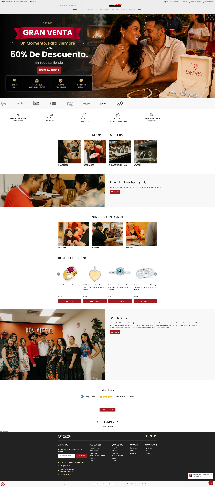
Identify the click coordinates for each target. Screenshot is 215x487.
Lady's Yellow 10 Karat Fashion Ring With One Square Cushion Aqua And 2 (118, 287)
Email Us (34, 1)
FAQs (131, 450)
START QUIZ (115, 192)
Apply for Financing (117, 455)
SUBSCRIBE (81, 455)
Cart (146, 450)
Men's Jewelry (94, 453)
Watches (92, 458)
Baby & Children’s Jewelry (97, 455)
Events (114, 458)
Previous (58, 274)
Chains (92, 460)
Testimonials (116, 453)
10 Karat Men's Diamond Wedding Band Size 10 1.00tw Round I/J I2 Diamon (145, 287)
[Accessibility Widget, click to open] (3, 484)
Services (114, 450)
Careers (114, 460)
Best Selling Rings (73, 258)
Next (155, 274)
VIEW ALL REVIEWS (107, 410)
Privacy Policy (130, 483)
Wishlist (147, 453)
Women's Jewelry (95, 448)
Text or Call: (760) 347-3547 (22, 1)
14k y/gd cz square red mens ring (69, 285)
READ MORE (115, 332)
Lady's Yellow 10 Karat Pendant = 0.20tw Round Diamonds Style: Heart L (94, 287)
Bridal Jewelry (94, 450)
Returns (152, 483)
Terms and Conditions (142, 483)
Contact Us (133, 448)
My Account (148, 448)
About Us (114, 448)
